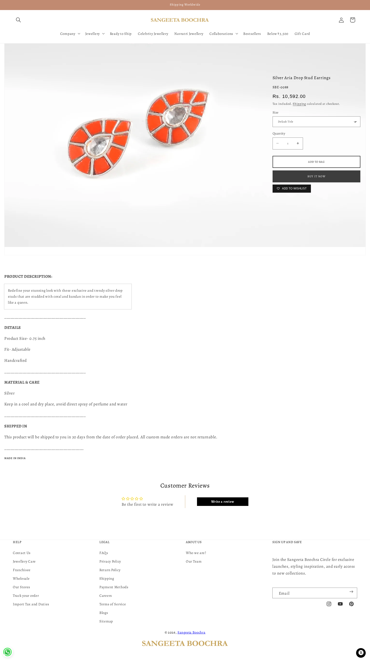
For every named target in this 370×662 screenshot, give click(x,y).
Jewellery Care (24, 561)
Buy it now (316, 176)
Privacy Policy (110, 561)
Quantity (279, 133)
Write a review (222, 501)
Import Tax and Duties (31, 604)
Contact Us (22, 552)
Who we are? (196, 552)
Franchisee (22, 569)
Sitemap (106, 621)
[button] (18, 20)
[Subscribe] (351, 592)
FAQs (103, 552)
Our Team (194, 561)
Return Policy (109, 569)
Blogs (103, 612)
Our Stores (21, 587)
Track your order (26, 595)
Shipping (299, 104)
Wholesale (21, 578)
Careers (105, 595)
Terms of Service (112, 604)
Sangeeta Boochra (192, 632)
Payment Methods (113, 587)
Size (276, 112)
